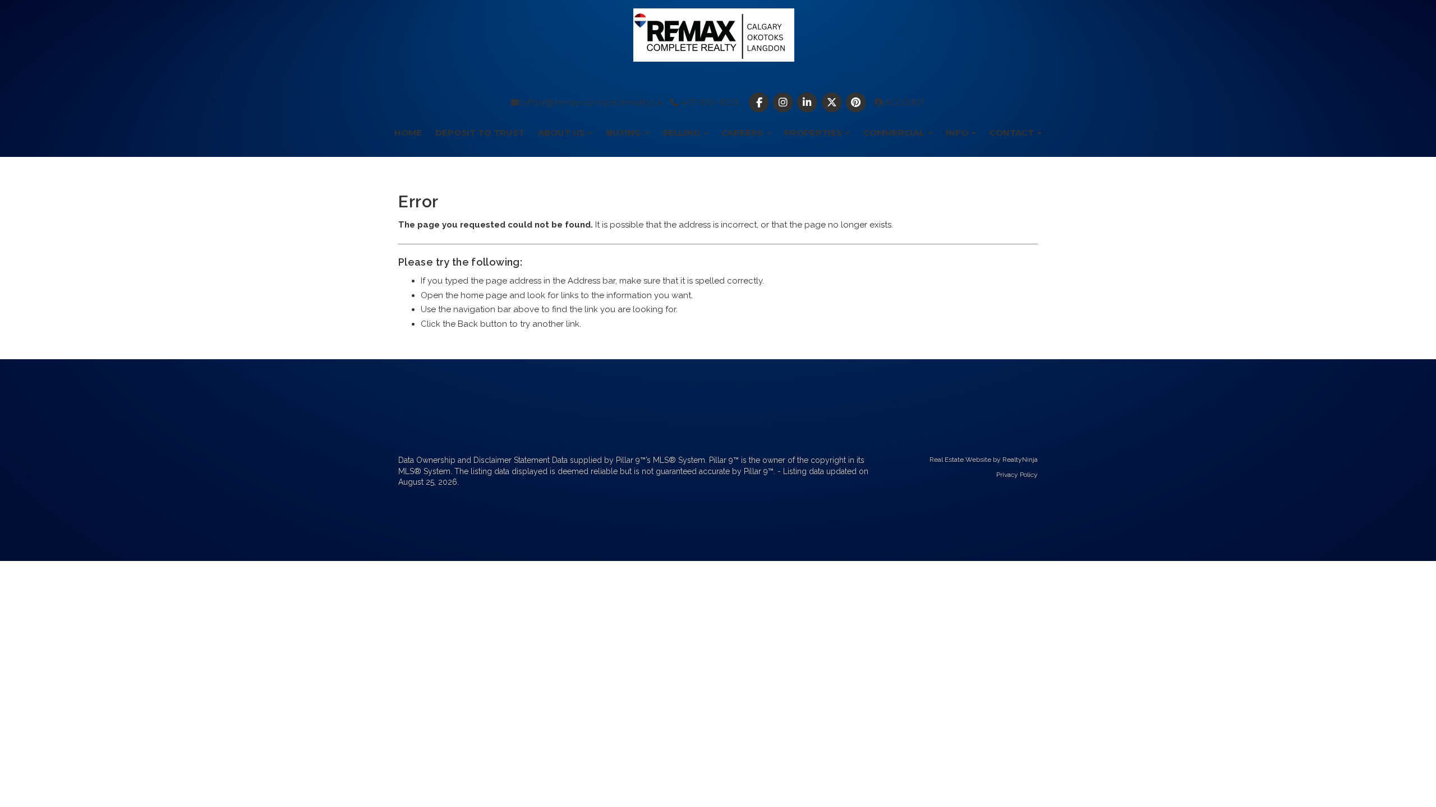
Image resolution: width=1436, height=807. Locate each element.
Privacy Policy (1017, 475)
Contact (1012, 132)
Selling (682, 132)
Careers (743, 132)
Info (958, 132)
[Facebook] (760, 102)
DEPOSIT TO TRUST (479, 132)
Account (903, 102)
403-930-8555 (708, 103)
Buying (624, 132)
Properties (814, 132)
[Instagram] (784, 102)
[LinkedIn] (809, 102)
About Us (562, 132)
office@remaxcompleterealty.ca (590, 103)
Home (408, 132)
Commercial (895, 132)
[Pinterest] (857, 102)
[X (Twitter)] (833, 102)
